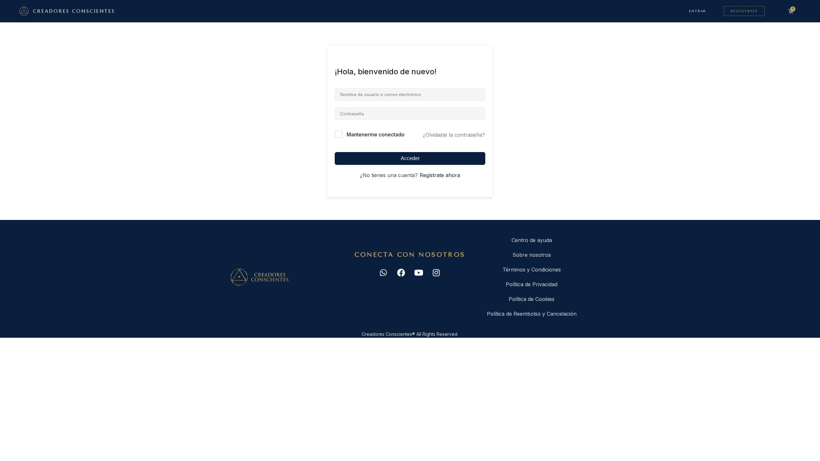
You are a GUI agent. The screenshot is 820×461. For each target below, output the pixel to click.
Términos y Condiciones (532, 269)
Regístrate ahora (440, 175)
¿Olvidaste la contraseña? (454, 135)
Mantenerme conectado (376, 134)
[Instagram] (436, 272)
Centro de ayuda (532, 240)
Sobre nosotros (531, 255)
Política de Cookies (531, 299)
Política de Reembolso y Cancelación (532, 314)
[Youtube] (419, 272)
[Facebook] (401, 272)
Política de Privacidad (531, 284)
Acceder (410, 158)
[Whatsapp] (383, 272)
